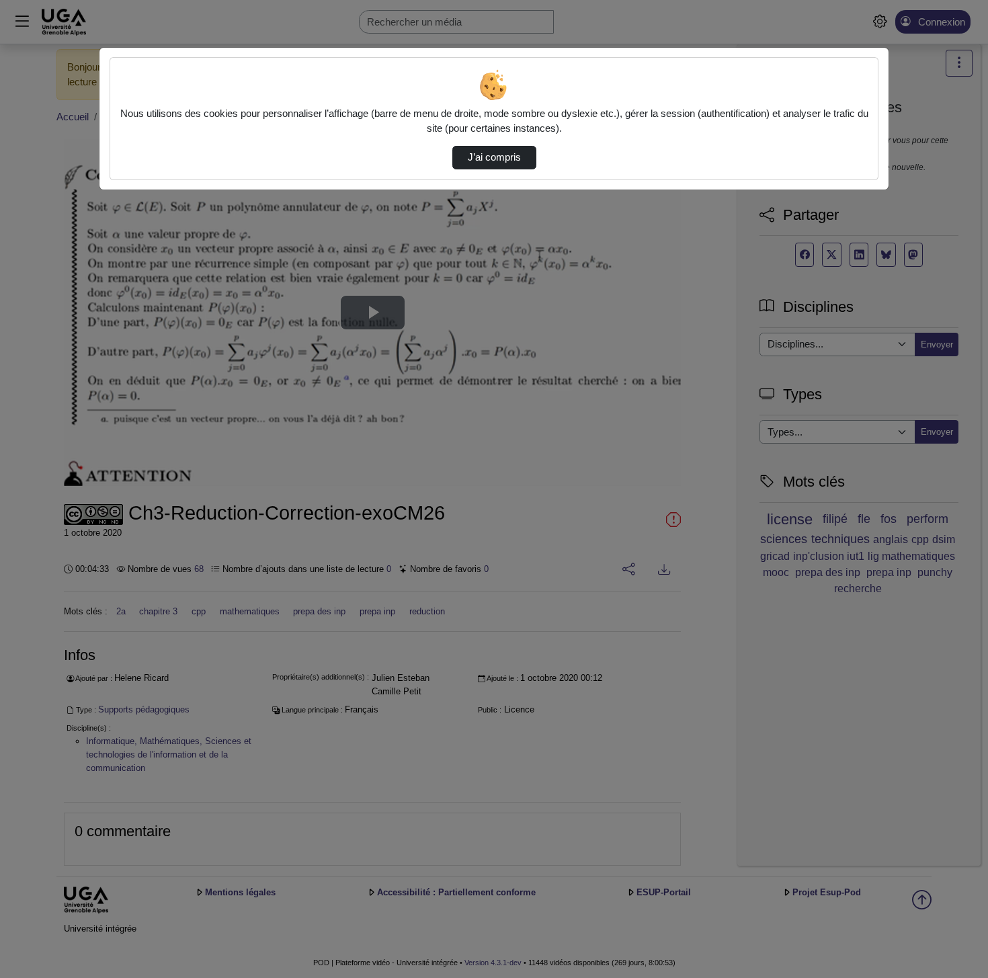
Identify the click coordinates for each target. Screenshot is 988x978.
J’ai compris (494, 157)
